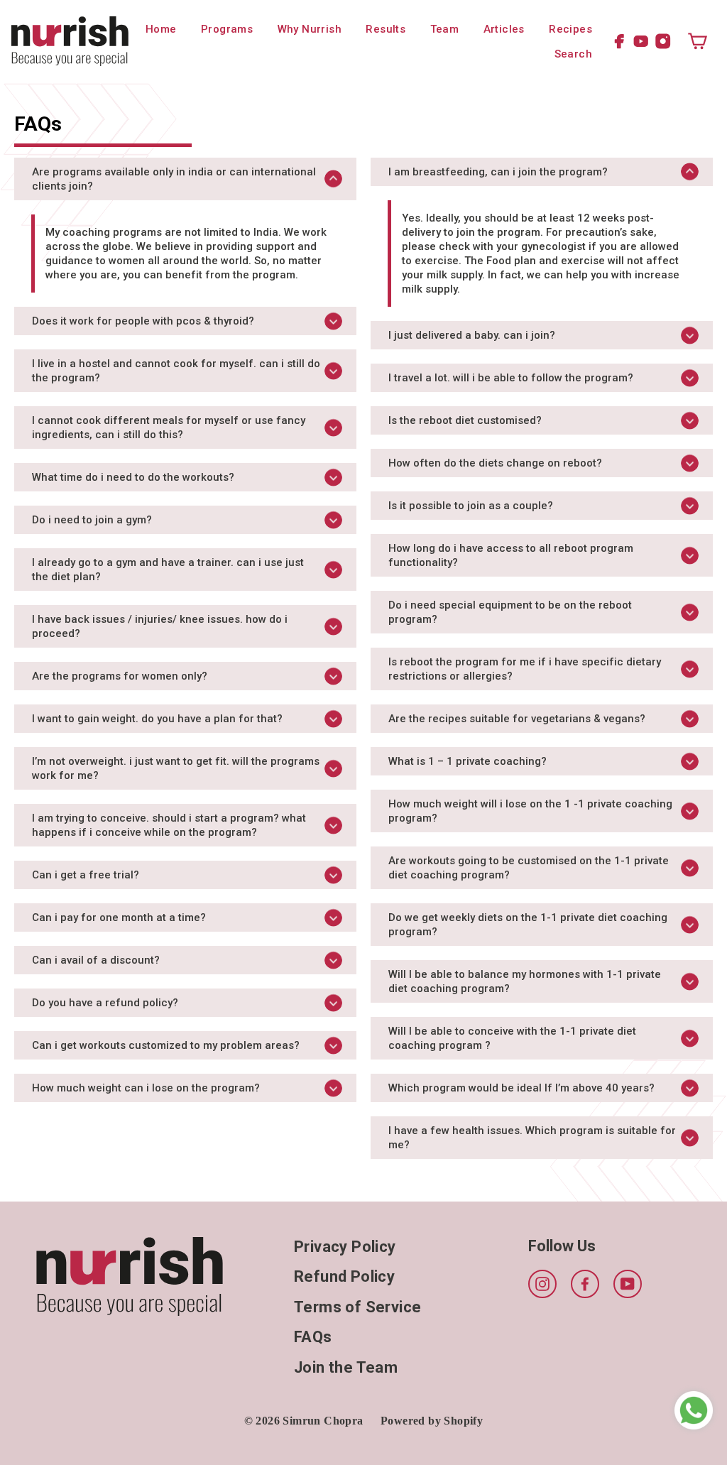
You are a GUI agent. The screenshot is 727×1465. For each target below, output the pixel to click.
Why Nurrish (309, 29)
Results (385, 29)
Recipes (570, 29)
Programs (227, 29)
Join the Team (346, 1367)
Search (573, 54)
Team (444, 29)
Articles (504, 29)
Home (161, 29)
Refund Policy (344, 1276)
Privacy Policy (345, 1247)
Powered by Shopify (432, 1421)
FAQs (313, 1337)
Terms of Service (357, 1307)
